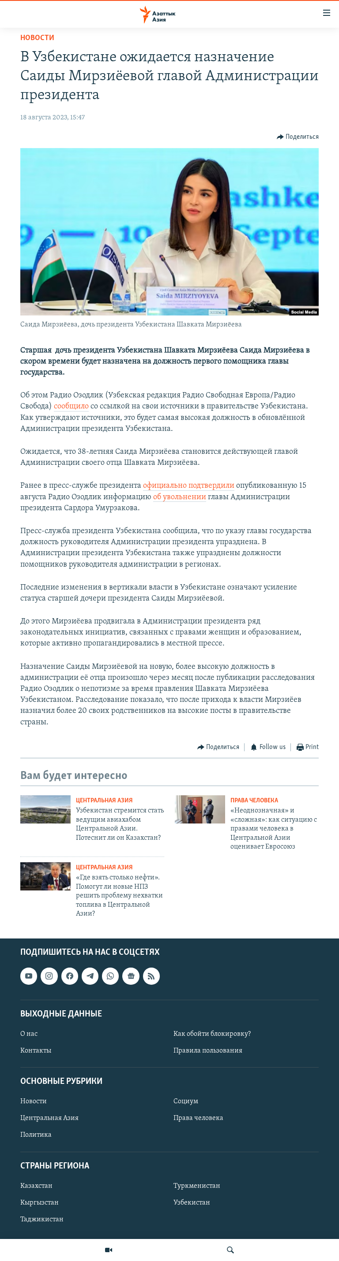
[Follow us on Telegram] (90, 976)
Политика (36, 1135)
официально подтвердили (188, 486)
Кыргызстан (39, 1202)
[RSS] (151, 976)
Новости (37, 38)
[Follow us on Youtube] (28, 976)
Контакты (35, 1050)
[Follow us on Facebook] (69, 976)
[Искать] (230, 1250)
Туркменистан (196, 1186)
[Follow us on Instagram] (49, 976)
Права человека (254, 800)
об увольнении (179, 497)
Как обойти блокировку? (212, 1034)
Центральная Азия (104, 800)
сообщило (71, 407)
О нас (29, 1034)
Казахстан (36, 1186)
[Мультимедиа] (108, 1250)
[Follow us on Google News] (130, 976)
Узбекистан (191, 1202)
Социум (185, 1101)
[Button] (298, 137)
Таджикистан (42, 1219)
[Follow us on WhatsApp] (110, 976)
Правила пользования (207, 1050)
